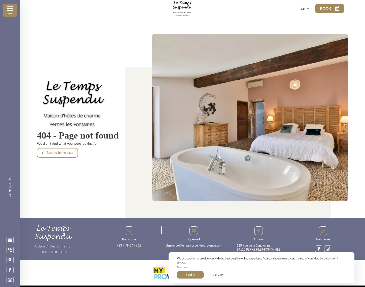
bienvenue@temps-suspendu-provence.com (193, 245)
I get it (190, 274)
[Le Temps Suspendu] (224, 8)
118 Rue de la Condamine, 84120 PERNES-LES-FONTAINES (258, 247)
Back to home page (60, 152)
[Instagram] (10, 280)
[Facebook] (10, 270)
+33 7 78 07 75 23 (129, 245)
